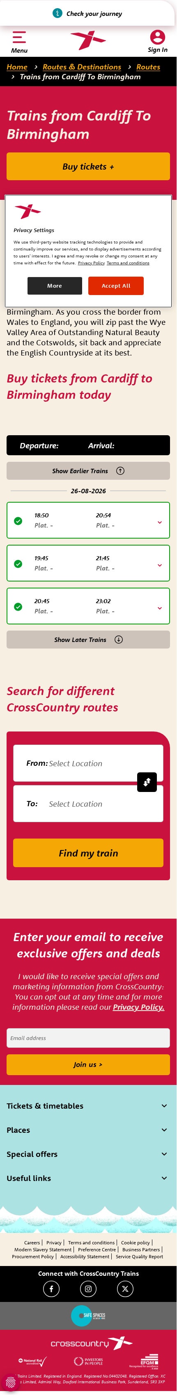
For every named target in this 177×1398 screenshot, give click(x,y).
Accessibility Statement (84, 1256)
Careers (32, 1242)
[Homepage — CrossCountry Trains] (88, 40)
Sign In (158, 49)
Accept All (116, 285)
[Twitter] (125, 1289)
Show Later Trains (80, 639)
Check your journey (94, 13)
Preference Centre (97, 1249)
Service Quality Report (139, 1256)
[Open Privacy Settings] (11, 1382)
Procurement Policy (33, 1256)
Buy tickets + (88, 166)
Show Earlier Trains (80, 471)
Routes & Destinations (82, 67)
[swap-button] (147, 782)
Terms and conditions (91, 1242)
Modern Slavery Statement (42, 1249)
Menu (19, 50)
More (54, 285)
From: (37, 763)
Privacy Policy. (139, 1007)
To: (32, 803)
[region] (88, 251)
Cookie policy (135, 1242)
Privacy (54, 1242)
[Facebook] (51, 1289)
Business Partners (141, 1249)
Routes (148, 67)
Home (17, 67)
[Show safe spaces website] (88, 1315)
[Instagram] (88, 1289)
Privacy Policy (91, 263)
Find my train (88, 853)
